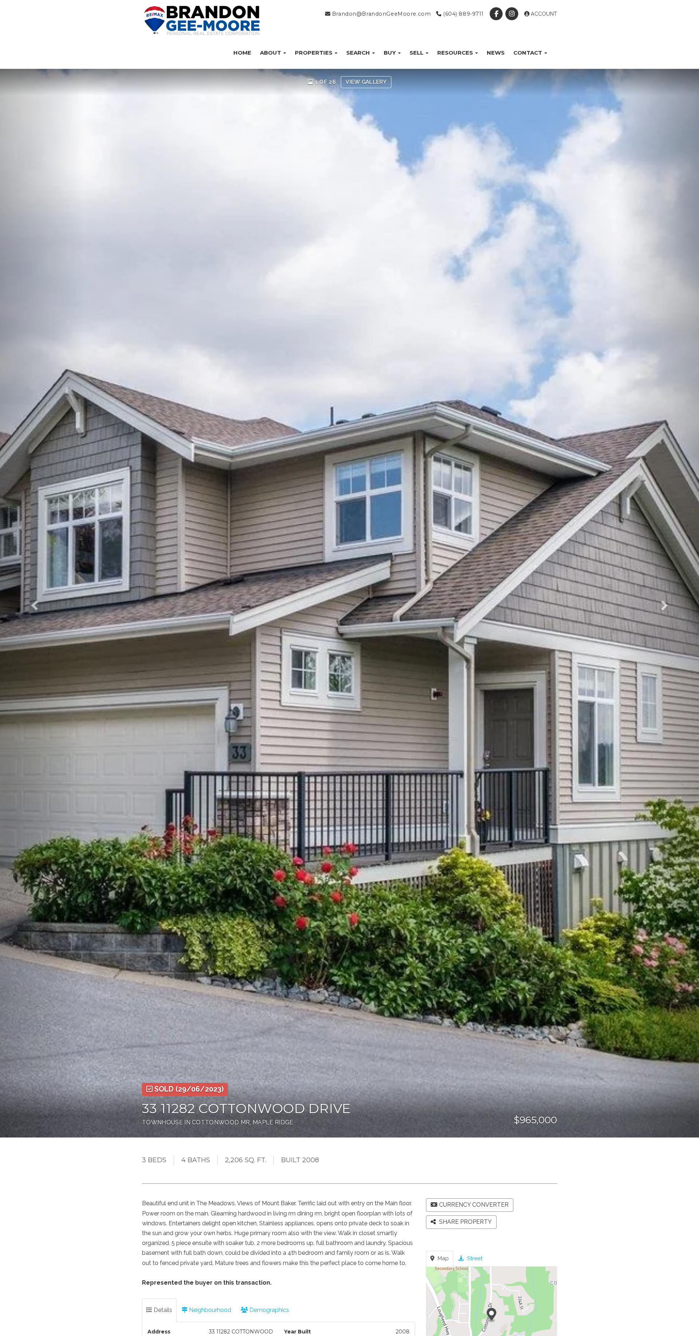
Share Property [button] (465, 1221)
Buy (390, 52)
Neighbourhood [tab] (209, 1309)
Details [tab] (162, 1309)
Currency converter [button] (474, 1204)
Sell (417, 52)
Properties (314, 52)
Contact (528, 52)
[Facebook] (497, 14)
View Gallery (366, 82)
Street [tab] (474, 1258)
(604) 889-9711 (462, 14)
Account (543, 14)
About (271, 52)
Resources (455, 52)
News (496, 52)
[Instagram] (513, 14)
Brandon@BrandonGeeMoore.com (380, 14)
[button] (42, 603)
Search (358, 52)
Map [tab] (442, 1258)
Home (242, 52)
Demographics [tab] (268, 1309)
